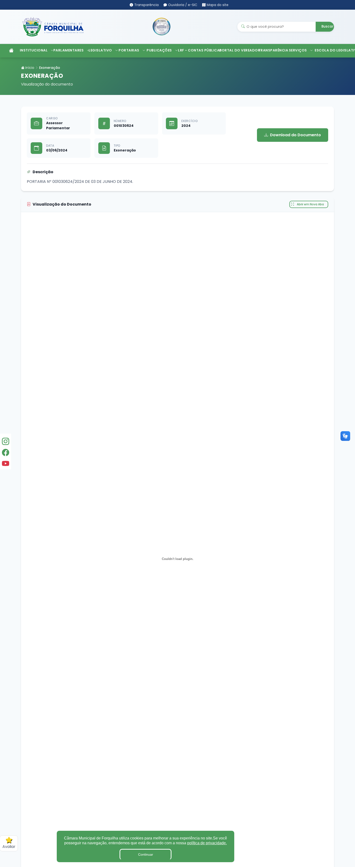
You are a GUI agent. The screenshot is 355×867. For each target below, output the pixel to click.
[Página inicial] (9, 50)
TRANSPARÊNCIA (271, 50)
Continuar (145, 854)
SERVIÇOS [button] (298, 50)
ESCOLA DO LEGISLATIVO (333, 50)
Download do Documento (295, 135)
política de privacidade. (207, 843)
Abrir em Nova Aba (310, 204)
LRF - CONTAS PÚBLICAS (196, 50)
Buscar (327, 26)
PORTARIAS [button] (129, 50)
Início (29, 67)
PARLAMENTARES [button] (68, 50)
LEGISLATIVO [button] (100, 50)
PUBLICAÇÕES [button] (159, 50)
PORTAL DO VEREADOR (236, 50)
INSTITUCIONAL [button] (34, 50)
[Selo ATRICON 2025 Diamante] (161, 26)
